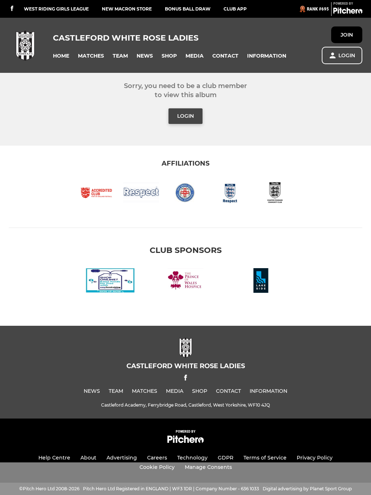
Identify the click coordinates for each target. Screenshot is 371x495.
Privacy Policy (315, 457)
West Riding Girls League (56, 9)
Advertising (122, 457)
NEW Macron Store (127, 9)
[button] (61, 56)
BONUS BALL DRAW (187, 9)
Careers (157, 457)
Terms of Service (265, 457)
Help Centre (54, 457)
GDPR (225, 457)
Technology (192, 457)
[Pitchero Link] (347, 12)
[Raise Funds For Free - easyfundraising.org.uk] (110, 281)
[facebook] (12, 8)
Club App (235, 9)
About (88, 457)
